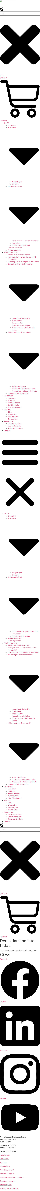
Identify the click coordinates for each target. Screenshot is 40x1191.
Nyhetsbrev (12, 398)
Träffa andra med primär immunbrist (25, 241)
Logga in (7, 430)
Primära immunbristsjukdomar (19, 255)
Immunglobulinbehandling (21, 318)
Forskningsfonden (14, 250)
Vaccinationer (17, 321)
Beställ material (13, 405)
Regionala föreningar (15, 428)
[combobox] (20, 14)
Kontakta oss (8, 421)
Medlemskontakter (14, 426)
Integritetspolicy (6, 1185)
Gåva (10, 412)
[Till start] (8, 1)
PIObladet (11, 400)
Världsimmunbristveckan (21, 245)
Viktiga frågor (17, 182)
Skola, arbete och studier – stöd (23, 389)
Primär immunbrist (10, 252)
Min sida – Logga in (7, 1174)
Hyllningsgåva (13, 417)
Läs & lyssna (8, 396)
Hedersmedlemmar (15, 248)
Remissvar (15, 184)
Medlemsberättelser (19, 386)
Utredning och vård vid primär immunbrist (23, 262)
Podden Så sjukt (14, 403)
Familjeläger (16, 243)
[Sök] (1, 76)
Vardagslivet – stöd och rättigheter (24, 391)
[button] (20, 472)
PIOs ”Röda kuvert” (15, 407)
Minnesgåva (12, 414)
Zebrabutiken (12, 419)
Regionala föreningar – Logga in (11, 1177)
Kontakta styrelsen (14, 424)
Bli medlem (12, 125)
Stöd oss (7, 410)
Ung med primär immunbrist (18, 393)
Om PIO (6, 123)
